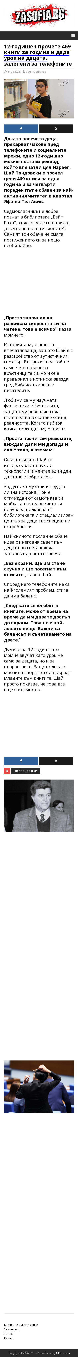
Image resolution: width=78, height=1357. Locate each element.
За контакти (12, 1329)
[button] (72, 35)
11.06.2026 (14, 71)
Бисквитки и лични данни (21, 1325)
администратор (36, 71)
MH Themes (63, 1353)
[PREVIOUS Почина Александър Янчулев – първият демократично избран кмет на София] (39, 917)
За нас (8, 1334)
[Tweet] (56, 128)
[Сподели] (21, 128)
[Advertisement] (39, 281)
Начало (9, 1338)
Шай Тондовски (25, 771)
